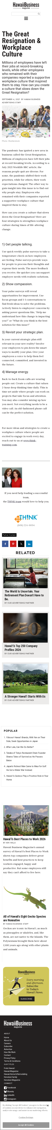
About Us (8, 1040)
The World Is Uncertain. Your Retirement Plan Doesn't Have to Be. (24, 595)
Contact (7, 1055)
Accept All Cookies (26, 1125)
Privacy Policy (9, 1058)
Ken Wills (11, 842)
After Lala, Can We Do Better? (20, 747)
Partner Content (9, 535)
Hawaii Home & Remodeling (15, 1074)
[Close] (48, 1105)
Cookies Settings (26, 1117)
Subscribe (8, 1046)
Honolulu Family (10, 1077)
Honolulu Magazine (12, 1080)
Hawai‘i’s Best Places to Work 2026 (24, 839)
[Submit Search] (39, 13)
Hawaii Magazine (11, 1071)
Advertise (8, 1049)
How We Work (9, 1052)
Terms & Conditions (12, 1061)
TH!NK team (14, 501)
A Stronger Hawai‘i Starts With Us (25, 696)
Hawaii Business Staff (17, 924)
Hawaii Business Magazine (26, 6)
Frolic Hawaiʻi (9, 1068)
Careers (7, 1043)
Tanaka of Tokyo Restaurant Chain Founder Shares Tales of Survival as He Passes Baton (26, 757)
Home (18, 1026)
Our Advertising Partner (20, 603)
